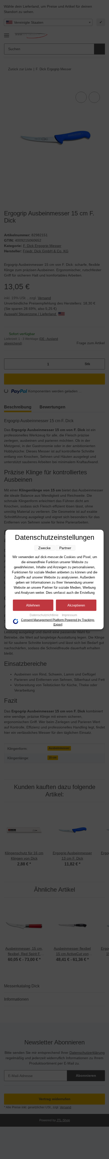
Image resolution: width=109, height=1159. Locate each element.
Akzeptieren (76, 605)
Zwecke (44, 548)
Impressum (69, 615)
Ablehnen (33, 605)
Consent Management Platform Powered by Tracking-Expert (58, 622)
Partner (65, 548)
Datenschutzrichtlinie (44, 615)
